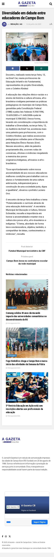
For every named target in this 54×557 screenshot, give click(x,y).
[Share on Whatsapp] (41, 68)
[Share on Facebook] (13, 68)
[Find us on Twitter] (10, 536)
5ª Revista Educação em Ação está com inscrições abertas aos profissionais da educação (24, 409)
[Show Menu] (3, 4)
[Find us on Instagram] (6, 536)
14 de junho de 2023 (33, 24)
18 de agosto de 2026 (13, 368)
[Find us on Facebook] (2, 536)
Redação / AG (16, 24)
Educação (12, 307)
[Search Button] (50, 4)
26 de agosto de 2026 (13, 323)
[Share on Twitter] (27, 68)
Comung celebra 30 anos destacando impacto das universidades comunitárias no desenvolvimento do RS (26, 316)
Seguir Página (39, 522)
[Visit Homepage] (27, 4)
